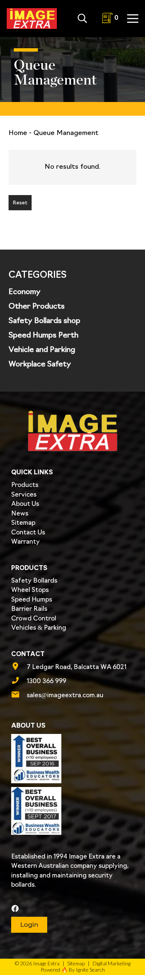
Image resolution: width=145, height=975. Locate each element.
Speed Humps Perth (43, 335)
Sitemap (23, 523)
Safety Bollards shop (44, 321)
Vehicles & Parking (38, 628)
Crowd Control (33, 619)
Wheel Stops (30, 590)
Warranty (25, 542)
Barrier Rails (29, 609)
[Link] (32, 18)
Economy (25, 292)
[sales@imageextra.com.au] (19, 696)
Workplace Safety (40, 364)
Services (23, 495)
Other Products (37, 306)
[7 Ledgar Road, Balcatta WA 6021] (19, 667)
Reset (20, 203)
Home (18, 133)
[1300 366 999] (19, 681)
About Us (25, 504)
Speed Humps (31, 600)
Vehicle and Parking (42, 350)
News (19, 514)
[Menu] (133, 18)
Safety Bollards (34, 581)
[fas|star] (71, 909)
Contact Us (28, 533)
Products (24, 485)
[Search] (82, 18)
